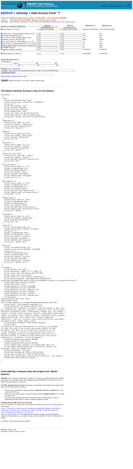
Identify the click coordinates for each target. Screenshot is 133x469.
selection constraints (18, 382)
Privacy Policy (14, 431)
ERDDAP (7, 13)
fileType (53, 404)
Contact (22, 431)
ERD (129, 6)
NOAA (125, 6)
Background (55, 22)
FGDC (32, 22)
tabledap (22, 13)
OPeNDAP (42, 380)
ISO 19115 (38, 22)
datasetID (45, 404)
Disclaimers (4, 431)
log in (129, 4)
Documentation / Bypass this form (12, 76)
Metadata (46, 22)
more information (14, 68)
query (60, 404)
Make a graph (70, 22)
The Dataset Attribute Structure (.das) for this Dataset (27, 91)
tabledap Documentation (22, 421)
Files (63, 22)
